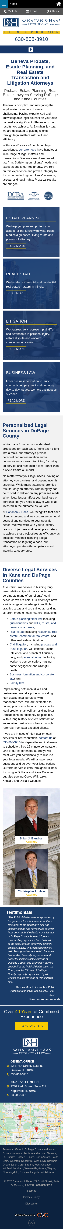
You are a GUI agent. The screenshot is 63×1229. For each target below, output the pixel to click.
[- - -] (4, 4)
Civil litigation (18, 644)
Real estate (17, 631)
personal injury (32, 657)
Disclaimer (31, 1203)
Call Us (12, 11)
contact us (45, 738)
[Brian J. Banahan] (31, 843)
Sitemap (31, 1190)
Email (33, 11)
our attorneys (27, 149)
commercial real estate (34, 636)
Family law (17, 683)
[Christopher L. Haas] (31, 896)
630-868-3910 (11, 742)
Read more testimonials (44, 999)
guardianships (19, 623)
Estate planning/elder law (26, 619)
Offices (54, 11)
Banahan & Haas (17, 512)
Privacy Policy (31, 1196)
